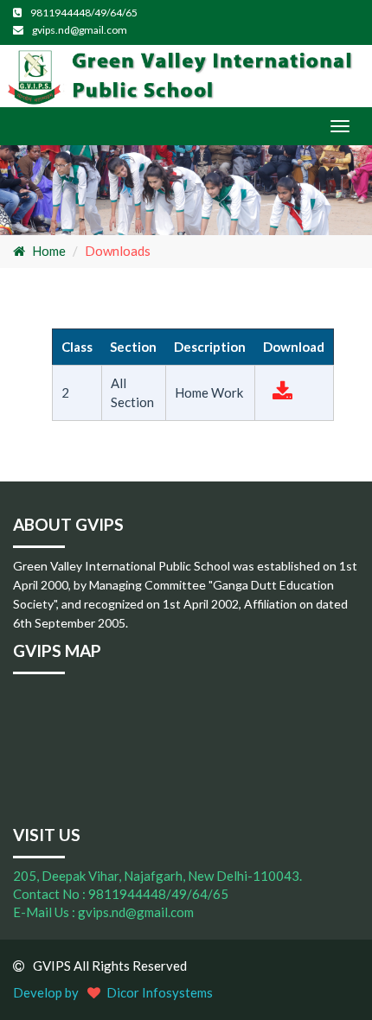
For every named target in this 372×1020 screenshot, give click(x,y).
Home (49, 250)
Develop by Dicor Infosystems (113, 992)
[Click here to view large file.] (282, 394)
